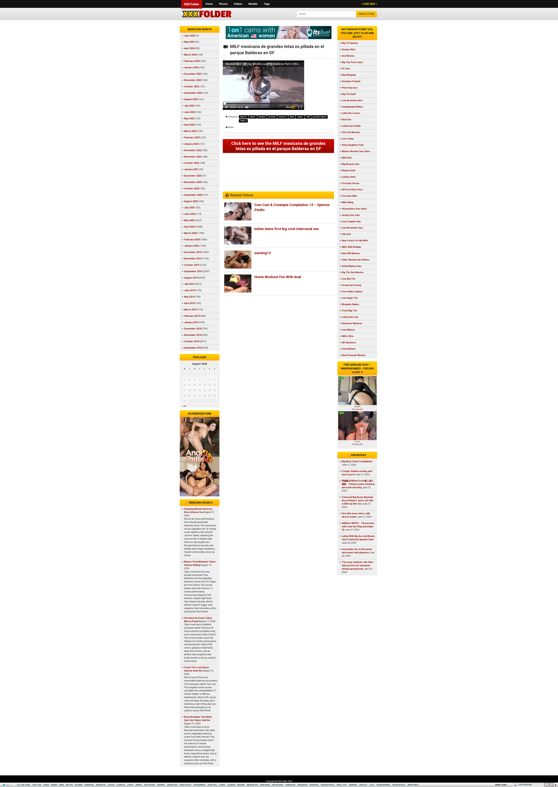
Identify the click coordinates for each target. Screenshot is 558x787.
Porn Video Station (352, 291)
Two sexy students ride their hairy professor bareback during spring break (357, 565)
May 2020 (189, 220)
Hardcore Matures (352, 323)
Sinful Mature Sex (351, 266)
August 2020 (191, 201)
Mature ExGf (348, 170)
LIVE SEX (369, 3)
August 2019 (191, 277)
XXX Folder (191, 4)
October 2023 (191, 86)
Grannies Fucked (351, 81)
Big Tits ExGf (349, 94)
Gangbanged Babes (352, 106)
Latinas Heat (349, 177)
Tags (267, 3)
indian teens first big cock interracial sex (286, 229)
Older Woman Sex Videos (355, 259)
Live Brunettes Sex (352, 227)
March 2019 (190, 309)
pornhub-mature (319, 117)
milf (307, 117)
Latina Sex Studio (351, 126)
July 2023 (189, 105)
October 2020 (191, 188)
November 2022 (193, 156)
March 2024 (190, 54)
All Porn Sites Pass (352, 189)
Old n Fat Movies (351, 132)
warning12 (262, 253)
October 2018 (191, 341)
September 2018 (193, 347)
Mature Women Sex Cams (356, 151)
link (555, 741)
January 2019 (191, 322)
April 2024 (189, 48)
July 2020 (189, 207)
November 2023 (193, 80)
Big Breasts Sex (350, 164)
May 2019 (189, 296)
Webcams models (201, 502)
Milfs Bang (347, 202)
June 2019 (189, 290)
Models (252, 3)
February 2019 (192, 316)
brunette (272, 117)
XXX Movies (358, 455)
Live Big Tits (348, 278)
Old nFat (346, 234)
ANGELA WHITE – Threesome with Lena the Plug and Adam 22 (358, 526)
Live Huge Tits (350, 298)
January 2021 (191, 169)
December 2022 (193, 150)
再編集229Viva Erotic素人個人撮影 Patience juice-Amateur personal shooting (358, 484)
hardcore (283, 117)
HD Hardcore (349, 342)
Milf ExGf (347, 157)
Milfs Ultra (347, 336)
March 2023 (190, 131)
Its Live (346, 68)
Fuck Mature (349, 348)
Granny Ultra (348, 49)
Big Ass (243, 117)
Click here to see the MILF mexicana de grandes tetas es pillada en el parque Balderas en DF (278, 146)
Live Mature (348, 329)
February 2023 (192, 137)
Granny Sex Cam (351, 215)
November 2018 (193, 335)
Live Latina (348, 138)
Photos (223, 3)
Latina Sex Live (350, 317)
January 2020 (191, 245)
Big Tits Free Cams (352, 62)
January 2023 (191, 144)
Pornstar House (350, 183)
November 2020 (193, 182)
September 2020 (193, 195)
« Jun (184, 406)
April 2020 (189, 226)
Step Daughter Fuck (353, 145)
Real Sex (346, 119)
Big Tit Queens (350, 43)
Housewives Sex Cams (354, 208)
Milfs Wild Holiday (351, 247)
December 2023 (193, 74)
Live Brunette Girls (352, 100)
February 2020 (192, 239)
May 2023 (189, 118)
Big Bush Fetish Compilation (357, 461)
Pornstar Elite (349, 196)
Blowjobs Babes (350, 304)
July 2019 (189, 284)
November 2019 (193, 258)
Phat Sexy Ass (349, 87)
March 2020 (190, 233)
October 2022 (191, 163)
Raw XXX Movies (351, 253)
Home (209, 3)
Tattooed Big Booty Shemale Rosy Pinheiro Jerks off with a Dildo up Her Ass (357, 500)
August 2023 (191, 99)
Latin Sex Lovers (351, 113)
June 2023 (189, 112)
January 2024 (191, 67)
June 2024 (189, 35)
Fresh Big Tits (349, 310)
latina (292, 117)
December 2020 (193, 175)
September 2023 (193, 93)
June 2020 (189, 214)
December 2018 (193, 328)
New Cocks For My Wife (355, 240)
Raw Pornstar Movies (353, 355)
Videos (238, 3)
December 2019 (193, 252)
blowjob (262, 117)
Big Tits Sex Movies (353, 272)
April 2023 (189, 124)
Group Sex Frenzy (351, 285)
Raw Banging (349, 75)
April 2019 (189, 303)
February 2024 (192, 61)
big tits (252, 117)
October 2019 (191, 265)
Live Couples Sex (351, 221)
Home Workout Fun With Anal (277, 277)
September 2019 (193, 271)
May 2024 (189, 42)
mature (300, 117)
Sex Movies (348, 55)
